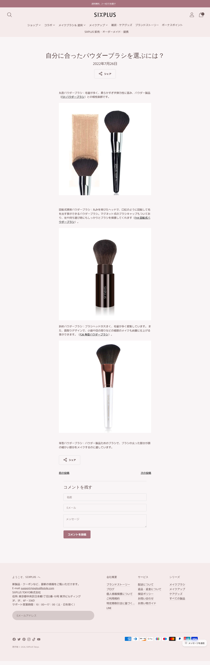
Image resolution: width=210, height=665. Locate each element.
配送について (146, 584)
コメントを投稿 (77, 534)
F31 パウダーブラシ (72, 97)
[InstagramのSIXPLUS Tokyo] (29, 639)
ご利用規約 (113, 598)
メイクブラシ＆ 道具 (71, 25)
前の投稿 (64, 473)
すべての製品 (177, 598)
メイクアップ (97, 25)
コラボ (48, 25)
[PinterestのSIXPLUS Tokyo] (24, 639)
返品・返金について (149, 589)
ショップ (32, 25)
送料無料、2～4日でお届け (103, 3)
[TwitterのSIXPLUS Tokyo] (19, 639)
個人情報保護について (120, 594)
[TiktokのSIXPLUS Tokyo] (34, 639)
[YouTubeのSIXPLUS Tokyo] (39, 639)
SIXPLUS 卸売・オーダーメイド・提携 (107, 32)
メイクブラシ (177, 584)
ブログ (110, 589)
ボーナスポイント (172, 25)
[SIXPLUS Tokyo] (105, 15)
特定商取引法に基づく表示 (122, 603)
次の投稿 (146, 473)
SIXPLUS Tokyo (32, 646)
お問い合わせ (146, 598)
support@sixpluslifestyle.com (37, 588)
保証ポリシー (146, 594)
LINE (109, 608)
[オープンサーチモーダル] (9, 14)
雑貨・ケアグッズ (121, 25)
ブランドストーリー (147, 25)
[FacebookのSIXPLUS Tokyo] (14, 639)
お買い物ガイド (147, 603)
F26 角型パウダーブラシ (94, 334)
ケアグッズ (175, 594)
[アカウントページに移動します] (192, 14)
